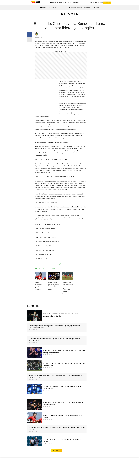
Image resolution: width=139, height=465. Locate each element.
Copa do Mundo (87, 7)
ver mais (55, 450)
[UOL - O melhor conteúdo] (35, 2)
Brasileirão (79, 7)
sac (91, 2)
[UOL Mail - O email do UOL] (95, 3)
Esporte (69, 13)
